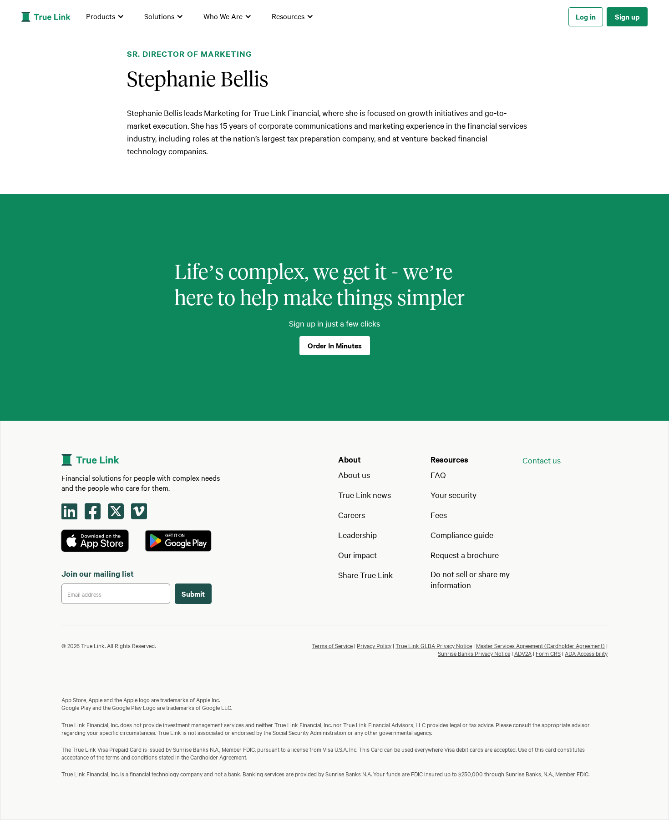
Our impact (357, 554)
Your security (453, 494)
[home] (46, 17)
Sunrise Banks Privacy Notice (474, 653)
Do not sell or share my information (470, 579)
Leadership (357, 534)
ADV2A (523, 653)
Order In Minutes (335, 345)
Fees (439, 514)
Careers (351, 514)
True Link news (364, 494)
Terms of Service (332, 645)
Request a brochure (465, 554)
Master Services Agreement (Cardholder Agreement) (540, 645)
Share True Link (365, 574)
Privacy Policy (374, 645)
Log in (586, 16)
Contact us (541, 460)
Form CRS (548, 653)
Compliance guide (462, 534)
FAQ (438, 474)
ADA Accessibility (586, 653)
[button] (105, 17)
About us (354, 474)
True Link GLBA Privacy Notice (433, 645)
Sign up (627, 16)
